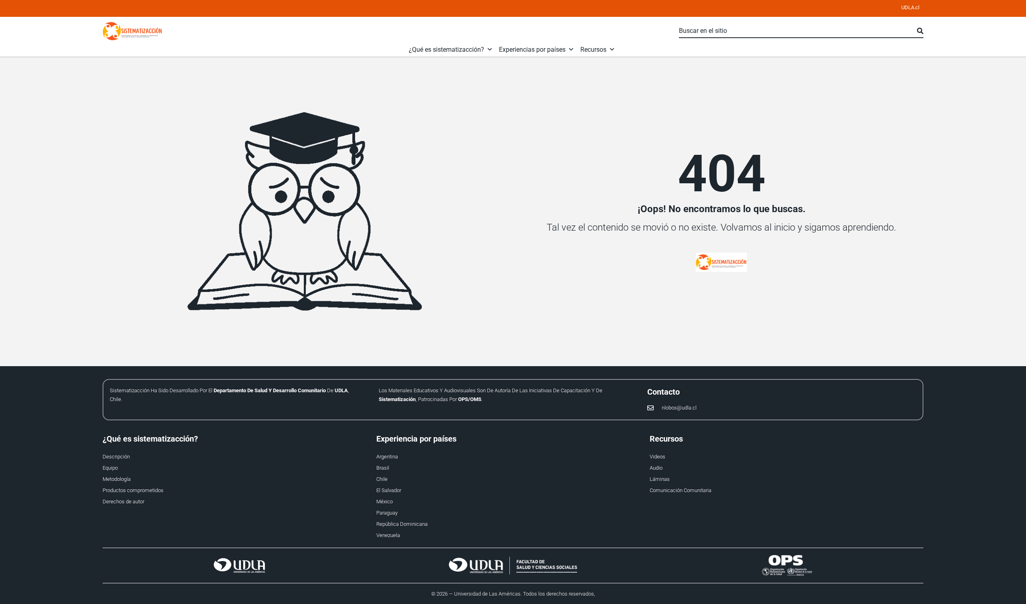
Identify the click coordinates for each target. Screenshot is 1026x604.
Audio (656, 468)
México (384, 502)
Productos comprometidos (133, 490)
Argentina (387, 457)
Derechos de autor (123, 502)
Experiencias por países (532, 49)
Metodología (117, 479)
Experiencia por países (416, 439)
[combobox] (798, 31)
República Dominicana (402, 524)
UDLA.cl (910, 7)
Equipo (110, 468)
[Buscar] (920, 31)
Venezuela (388, 535)
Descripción (116, 457)
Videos (657, 457)
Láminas (660, 479)
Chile (382, 479)
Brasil (382, 468)
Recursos (593, 49)
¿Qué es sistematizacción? (446, 49)
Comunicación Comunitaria (680, 490)
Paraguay (387, 513)
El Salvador (388, 490)
